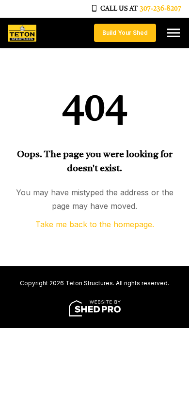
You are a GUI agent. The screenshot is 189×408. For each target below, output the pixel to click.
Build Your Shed (125, 32)
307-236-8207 (160, 9)
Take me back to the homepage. (94, 224)
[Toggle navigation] (173, 33)
